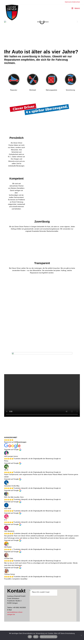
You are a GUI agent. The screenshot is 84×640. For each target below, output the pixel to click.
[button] (6, 21)
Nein (35, 637)
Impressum (68, 2)
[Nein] (81, 635)
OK (30, 637)
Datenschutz (76, 2)
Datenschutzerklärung (48, 637)
